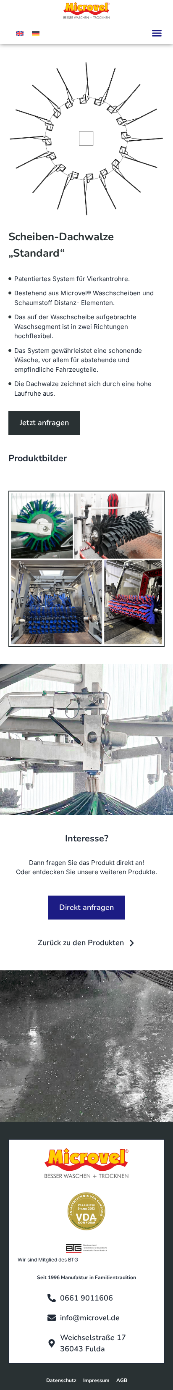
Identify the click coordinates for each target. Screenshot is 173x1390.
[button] (157, 33)
